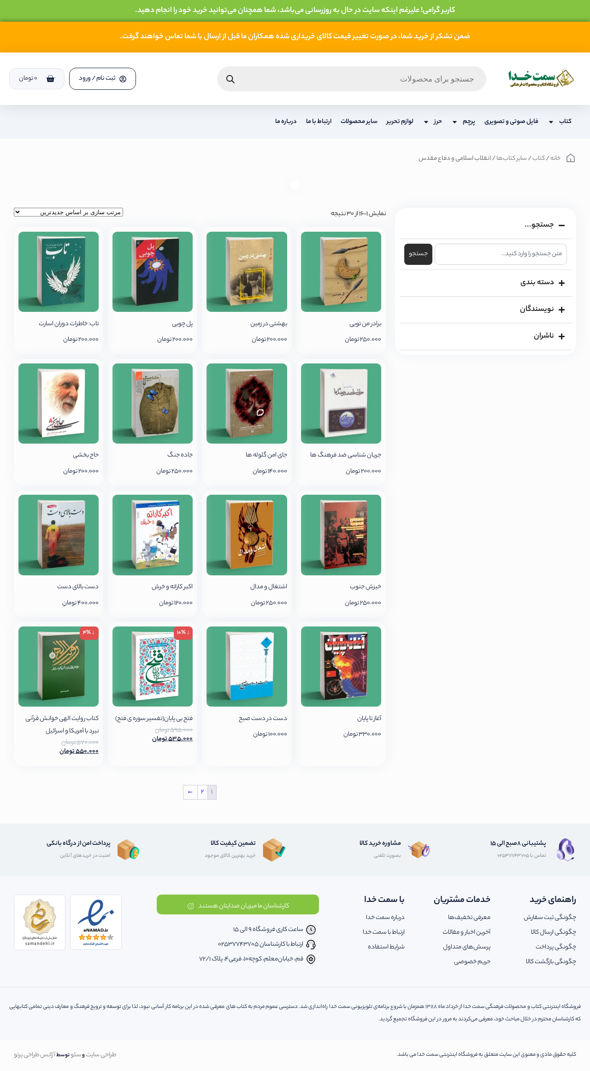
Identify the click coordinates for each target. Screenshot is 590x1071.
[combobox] (501, 254)
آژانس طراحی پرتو (34, 1055)
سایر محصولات (359, 122)
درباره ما (286, 122)
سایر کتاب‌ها (511, 158)
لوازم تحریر (400, 122)
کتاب (565, 122)
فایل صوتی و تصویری (511, 122)
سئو (76, 1055)
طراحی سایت (101, 1055)
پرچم (469, 122)
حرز (438, 122)
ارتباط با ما (318, 122)
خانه (555, 158)
